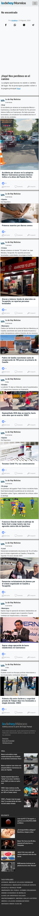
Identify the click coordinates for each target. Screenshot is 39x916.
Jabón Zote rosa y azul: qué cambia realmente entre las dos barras (26, 854)
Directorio (5, 738)
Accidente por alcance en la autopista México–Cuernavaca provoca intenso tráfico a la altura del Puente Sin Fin (17, 174)
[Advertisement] (19, 53)
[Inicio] (13, 2)
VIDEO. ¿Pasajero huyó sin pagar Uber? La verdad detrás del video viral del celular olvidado (11, 801)
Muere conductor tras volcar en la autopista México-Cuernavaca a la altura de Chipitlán (11, 768)
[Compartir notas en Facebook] (5, 25)
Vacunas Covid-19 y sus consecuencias (18, 463)
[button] (15, 25)
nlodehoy (14, 20)
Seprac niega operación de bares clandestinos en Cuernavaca (15, 646)
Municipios (5, 326)
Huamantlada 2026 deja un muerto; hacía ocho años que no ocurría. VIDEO (19, 414)
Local (4, 549)
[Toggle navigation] (35, 3)
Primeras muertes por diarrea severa (17, 225)
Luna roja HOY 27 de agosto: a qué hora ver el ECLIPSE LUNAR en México (26, 821)
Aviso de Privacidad (8, 741)
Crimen (4, 248)
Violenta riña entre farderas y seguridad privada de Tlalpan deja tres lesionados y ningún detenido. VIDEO (19, 700)
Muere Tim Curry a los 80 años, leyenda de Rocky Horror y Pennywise (26, 843)
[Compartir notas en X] (24, 25)
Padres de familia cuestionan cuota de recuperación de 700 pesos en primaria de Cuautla (19, 360)
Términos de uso (7, 743)
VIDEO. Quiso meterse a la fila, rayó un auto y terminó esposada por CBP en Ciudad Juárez (11, 790)
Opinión (4, 199)
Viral (3, 105)
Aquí (18, 88)
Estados (4, 385)
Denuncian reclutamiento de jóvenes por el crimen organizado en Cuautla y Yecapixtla (18, 583)
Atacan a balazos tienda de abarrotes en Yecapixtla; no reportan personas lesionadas (18, 301)
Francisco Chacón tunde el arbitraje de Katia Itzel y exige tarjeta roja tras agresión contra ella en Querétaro (18, 524)
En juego (5, 486)
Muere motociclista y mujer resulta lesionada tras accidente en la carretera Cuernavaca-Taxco (11, 756)
